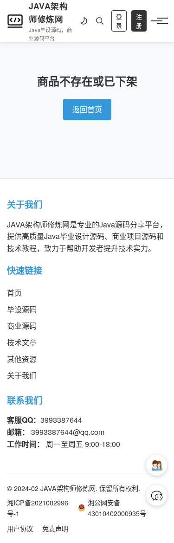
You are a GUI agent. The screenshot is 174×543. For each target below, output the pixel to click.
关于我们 (22, 375)
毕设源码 (22, 309)
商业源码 (22, 325)
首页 (14, 292)
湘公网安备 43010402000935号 (117, 508)
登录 (119, 21)
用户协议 (20, 528)
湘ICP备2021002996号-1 (37, 508)
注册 (139, 21)
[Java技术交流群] (156, 465)
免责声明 (55, 528)
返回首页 (87, 109)
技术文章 (22, 342)
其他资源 (22, 359)
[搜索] (99, 21)
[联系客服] (156, 495)
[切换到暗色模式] (83, 21)
